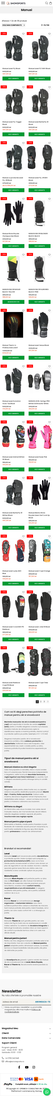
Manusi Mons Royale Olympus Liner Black (10, 234)
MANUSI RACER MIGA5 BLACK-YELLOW (11, 290)
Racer (7, 898)
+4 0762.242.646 (12, 1058)
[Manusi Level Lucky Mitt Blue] (13, 550)
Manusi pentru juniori (15, 938)
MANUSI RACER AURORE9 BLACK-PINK (38, 290)
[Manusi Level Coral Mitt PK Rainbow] (13, 606)
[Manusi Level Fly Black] (13, 48)
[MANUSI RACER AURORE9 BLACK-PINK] (39, 269)
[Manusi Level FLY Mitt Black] (39, 48)
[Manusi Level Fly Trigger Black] (13, 101)
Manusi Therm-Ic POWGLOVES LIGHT (10, 346)
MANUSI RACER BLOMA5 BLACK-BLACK (38, 234)
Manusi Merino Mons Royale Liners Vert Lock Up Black (39, 515)
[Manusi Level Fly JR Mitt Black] (39, 157)
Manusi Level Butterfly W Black (38, 123)
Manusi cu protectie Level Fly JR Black (12, 179)
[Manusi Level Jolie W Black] (39, 606)
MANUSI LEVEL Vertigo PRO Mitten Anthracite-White (39, 402)
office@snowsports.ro (14, 1061)
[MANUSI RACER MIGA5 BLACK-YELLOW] (13, 269)
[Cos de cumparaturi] (50, 3)
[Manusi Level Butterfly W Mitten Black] (13, 492)
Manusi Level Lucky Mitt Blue (11, 572)
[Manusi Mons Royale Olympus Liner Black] (13, 213)
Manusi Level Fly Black (11, 68)
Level (7, 853)
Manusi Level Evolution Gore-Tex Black (11, 402)
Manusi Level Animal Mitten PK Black (13, 458)
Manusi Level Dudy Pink (38, 457)
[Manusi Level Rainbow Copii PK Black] (13, 662)
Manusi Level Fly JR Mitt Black (38, 179)
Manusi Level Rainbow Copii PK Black (11, 683)
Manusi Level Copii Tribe (38, 682)
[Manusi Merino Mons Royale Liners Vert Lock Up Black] (39, 492)
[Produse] (3, 4)
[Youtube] (26, 1067)
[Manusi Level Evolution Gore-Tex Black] (13, 380)
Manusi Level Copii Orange (39, 571)
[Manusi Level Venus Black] (39, 325)
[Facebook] (19, 1067)
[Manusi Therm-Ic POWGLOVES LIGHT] (13, 325)
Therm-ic (9, 918)
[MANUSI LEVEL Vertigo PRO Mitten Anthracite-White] (39, 380)
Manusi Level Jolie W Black (39, 627)
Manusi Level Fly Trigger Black (12, 123)
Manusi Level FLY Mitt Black (39, 68)
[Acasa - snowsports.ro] (16, 3)
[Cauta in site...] (46, 3)
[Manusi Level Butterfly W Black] (39, 101)
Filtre (46, 25)
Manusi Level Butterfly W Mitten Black (12, 514)
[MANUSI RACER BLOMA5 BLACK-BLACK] (39, 213)
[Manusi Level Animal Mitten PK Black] (13, 436)
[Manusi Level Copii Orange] (39, 550)
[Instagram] (34, 1067)
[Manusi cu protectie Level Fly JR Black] (13, 157)
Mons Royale (11, 876)
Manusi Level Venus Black (39, 345)
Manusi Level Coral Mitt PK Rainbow (13, 628)
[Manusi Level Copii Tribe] (39, 662)
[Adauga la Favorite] (23, 34)
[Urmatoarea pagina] (47, 701)
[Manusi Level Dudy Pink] (39, 436)
